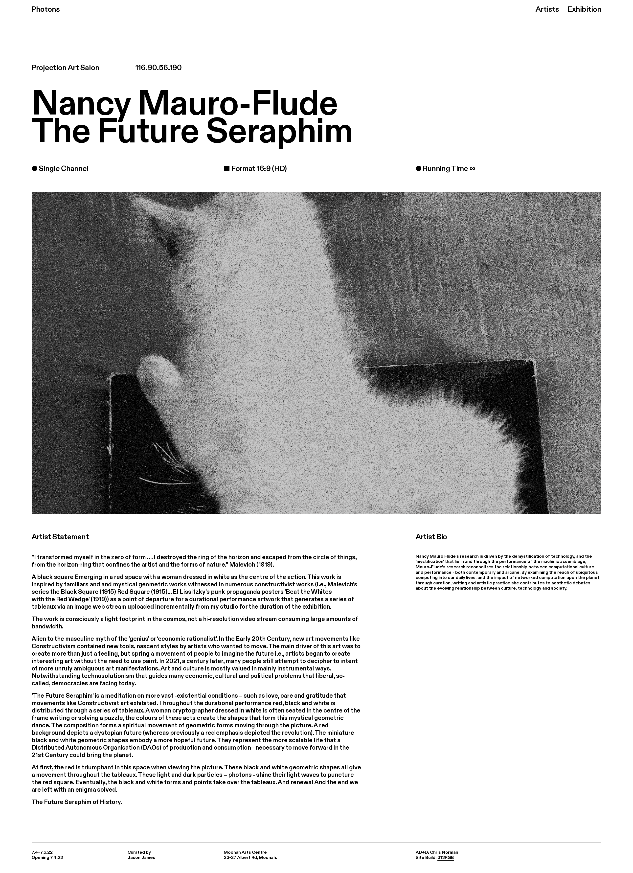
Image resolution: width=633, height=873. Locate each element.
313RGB (445, 857)
